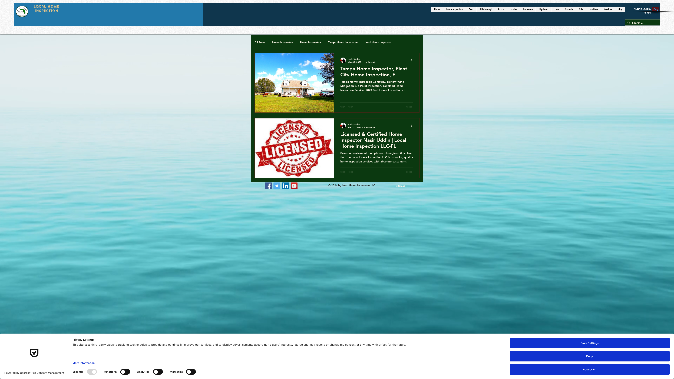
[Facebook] (268, 185)
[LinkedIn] (285, 185)
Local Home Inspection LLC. (359, 185)
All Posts (260, 42)
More (401, 42)
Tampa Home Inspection (343, 42)
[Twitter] (276, 185)
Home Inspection (282, 42)
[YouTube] (294, 185)
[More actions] (412, 60)
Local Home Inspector (378, 42)
